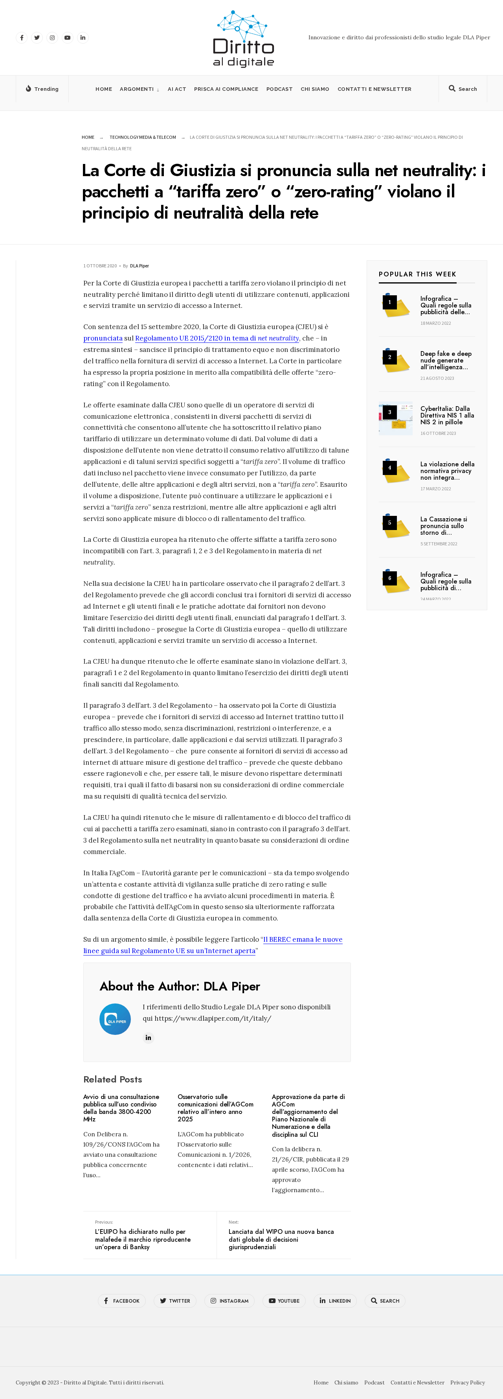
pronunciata (103, 338)
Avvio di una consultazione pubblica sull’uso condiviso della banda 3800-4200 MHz (121, 1108)
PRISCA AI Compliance (226, 89)
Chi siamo (315, 89)
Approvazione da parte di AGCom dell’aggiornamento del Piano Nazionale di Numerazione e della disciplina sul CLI (308, 1115)
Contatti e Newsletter (375, 89)
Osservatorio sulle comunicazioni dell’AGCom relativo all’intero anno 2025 (215, 1108)
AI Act (177, 89)
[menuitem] (140, 89)
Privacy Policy (467, 1382)
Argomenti (137, 89)
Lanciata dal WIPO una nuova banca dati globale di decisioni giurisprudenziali (281, 1235)
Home (103, 89)
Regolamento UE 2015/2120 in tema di (217, 338)
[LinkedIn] (83, 38)
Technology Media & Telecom (143, 137)
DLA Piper (139, 266)
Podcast (279, 89)
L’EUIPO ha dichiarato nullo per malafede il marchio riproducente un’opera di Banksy (143, 1235)
